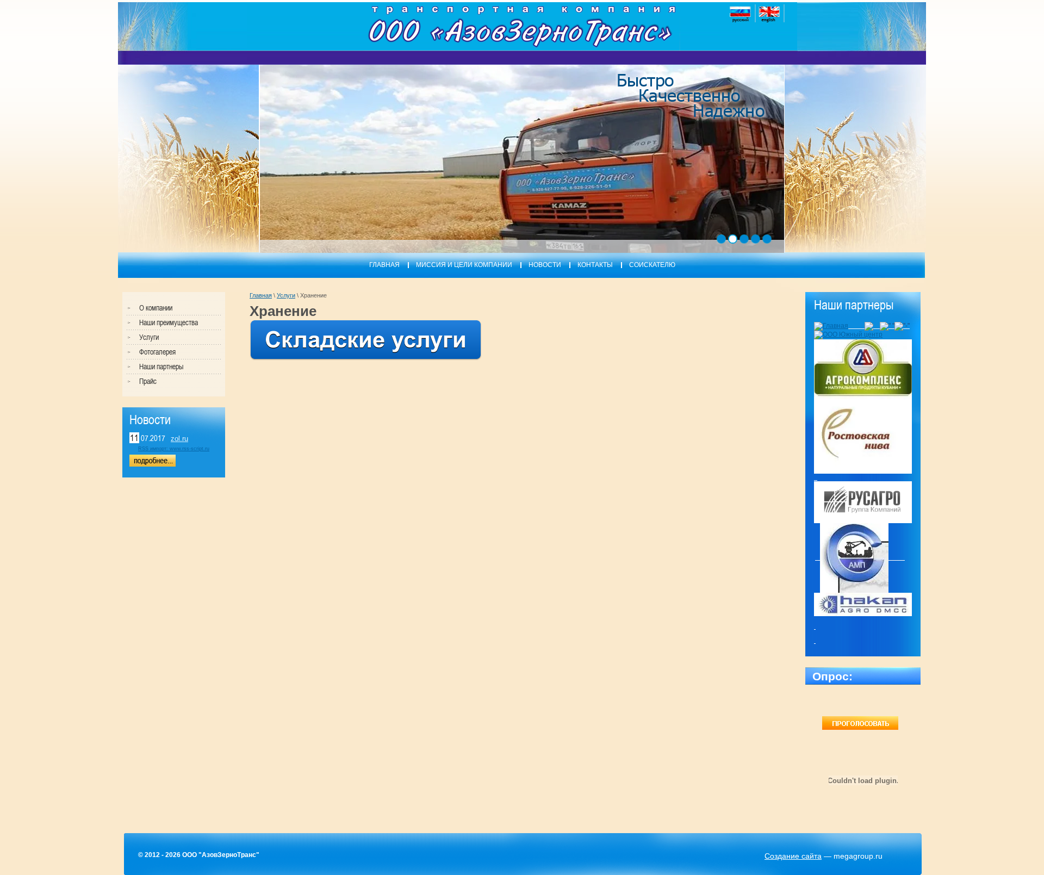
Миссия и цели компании (464, 265)
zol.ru (179, 439)
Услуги (286, 295)
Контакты (595, 265)
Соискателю (652, 265)
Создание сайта (793, 856)
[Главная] (831, 326)
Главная (384, 265)
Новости (545, 265)
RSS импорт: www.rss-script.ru (173, 448)
